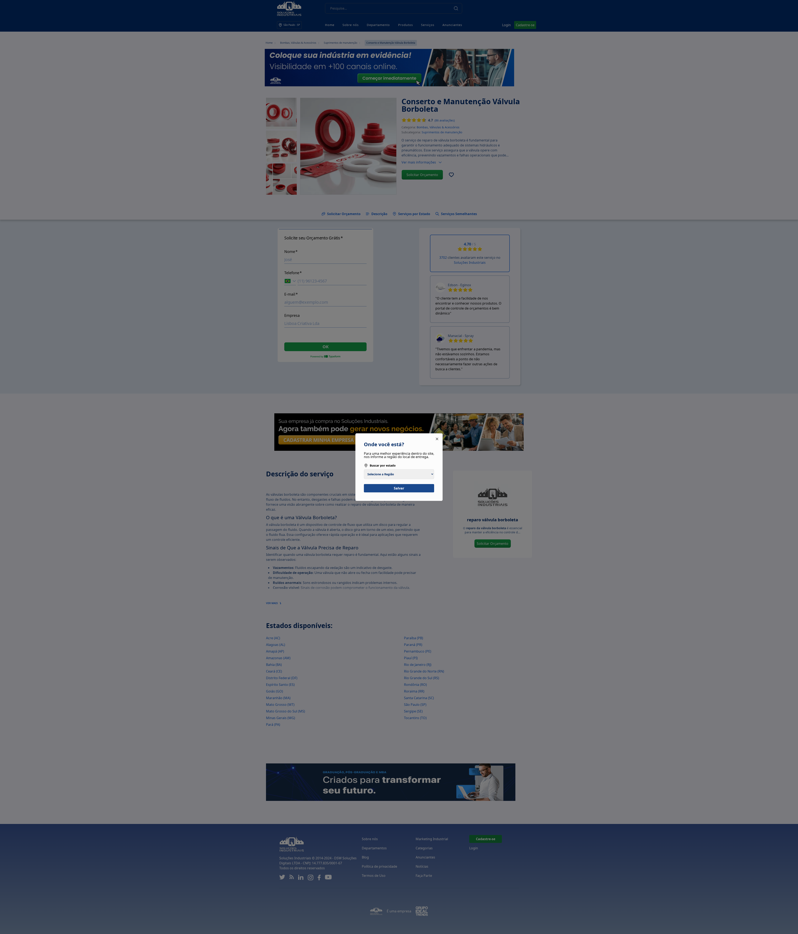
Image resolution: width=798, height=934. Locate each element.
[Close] (437, 439)
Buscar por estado (383, 465)
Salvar (399, 488)
